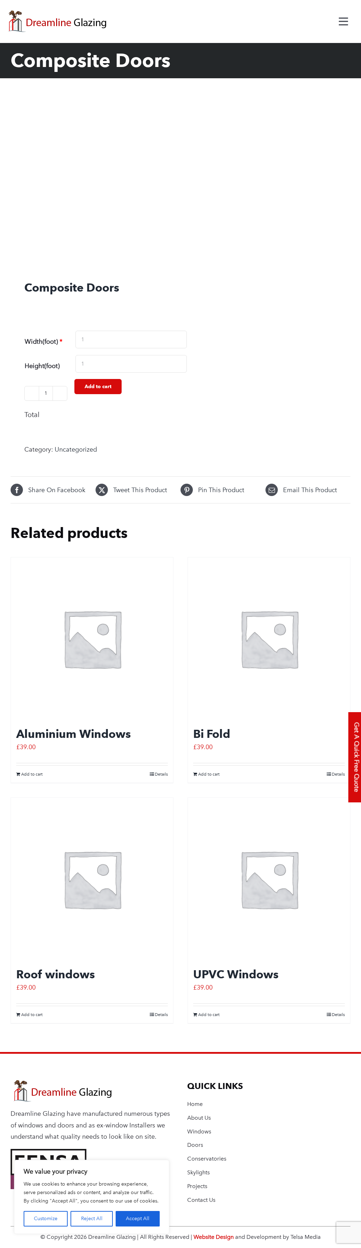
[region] (91, 1197)
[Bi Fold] (269, 638)
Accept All (137, 1219)
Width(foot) (43, 341)
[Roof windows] (92, 879)
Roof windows (55, 974)
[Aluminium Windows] (92, 638)
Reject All (92, 1219)
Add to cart (98, 386)
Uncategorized (76, 449)
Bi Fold (211, 734)
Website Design (214, 1237)
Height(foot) (42, 366)
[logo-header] (63, 1083)
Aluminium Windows (73, 734)
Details (161, 774)
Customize (45, 1219)
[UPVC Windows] (269, 879)
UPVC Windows (236, 974)
